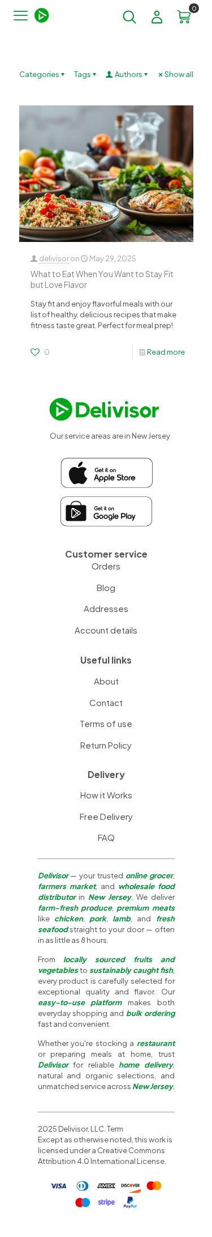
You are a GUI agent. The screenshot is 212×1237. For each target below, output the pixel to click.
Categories (39, 74)
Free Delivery (106, 816)
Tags (82, 74)
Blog (106, 587)
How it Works (106, 794)
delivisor (54, 258)
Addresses (106, 608)
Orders (106, 565)
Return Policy (106, 744)
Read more (166, 351)
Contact (106, 702)
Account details (106, 629)
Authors (128, 74)
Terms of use (106, 723)
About (106, 680)
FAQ (106, 837)
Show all (179, 74)
